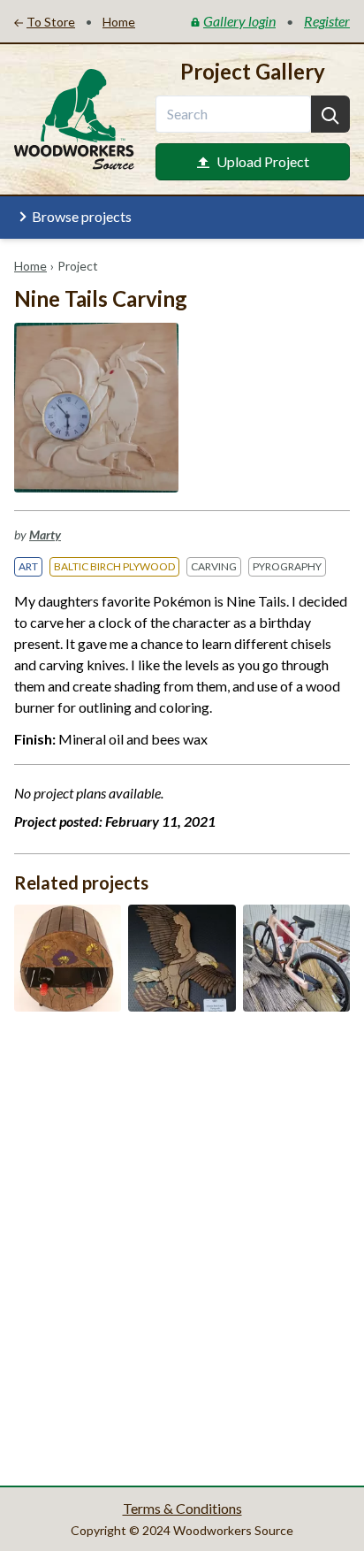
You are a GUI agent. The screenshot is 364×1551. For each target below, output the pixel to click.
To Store (51, 21)
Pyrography (287, 566)
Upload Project (262, 161)
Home (30, 265)
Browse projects (82, 216)
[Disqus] (182, 1247)
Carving (214, 566)
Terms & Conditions (182, 1508)
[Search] (330, 114)
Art (28, 566)
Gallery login (239, 20)
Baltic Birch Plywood (114, 566)
